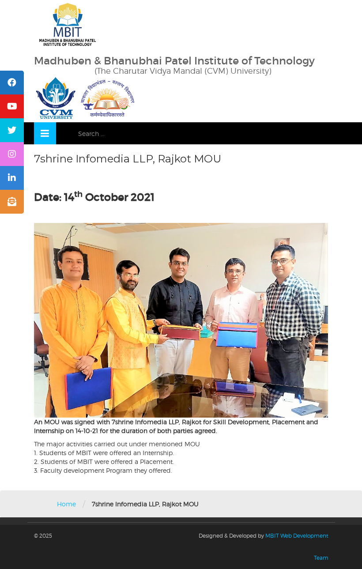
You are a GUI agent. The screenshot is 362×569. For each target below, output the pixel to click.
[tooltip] (12, 82)
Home (66, 504)
